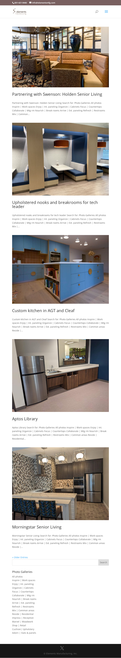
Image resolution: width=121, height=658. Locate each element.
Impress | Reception (23, 617)
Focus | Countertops (23, 591)
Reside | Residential (23, 614)
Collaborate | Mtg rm (23, 595)
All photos (17, 576)
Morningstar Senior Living (36, 527)
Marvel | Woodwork (22, 621)
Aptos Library (25, 419)
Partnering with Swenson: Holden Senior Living (57, 94)
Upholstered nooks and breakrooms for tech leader (55, 204)
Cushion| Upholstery (23, 629)
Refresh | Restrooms (23, 606)
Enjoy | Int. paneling (23, 584)
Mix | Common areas (23, 610)
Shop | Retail (19, 625)
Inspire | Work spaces (23, 580)
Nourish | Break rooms (24, 599)
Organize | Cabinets (23, 587)
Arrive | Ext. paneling (23, 602)
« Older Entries (20, 557)
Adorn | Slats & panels (24, 632)
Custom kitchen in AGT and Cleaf (43, 310)
